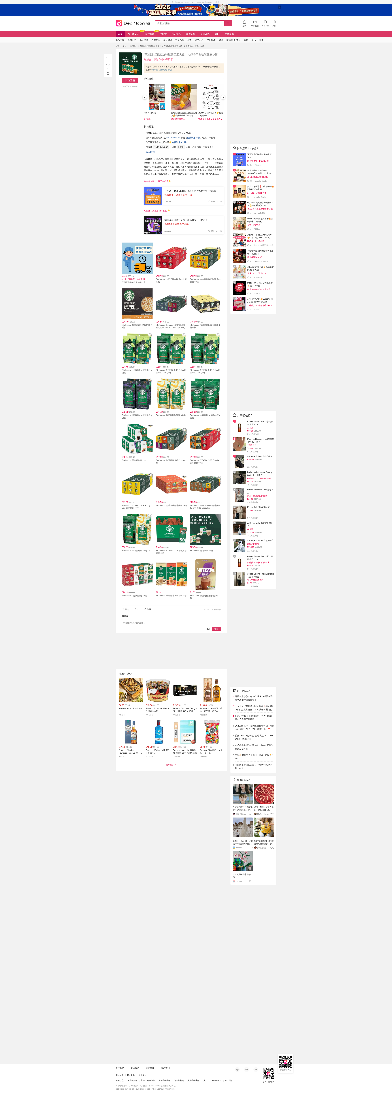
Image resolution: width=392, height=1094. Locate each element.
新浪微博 (237, 1069)
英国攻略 (205, 33)
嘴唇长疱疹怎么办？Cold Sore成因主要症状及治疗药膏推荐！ (254, 698)
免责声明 (150, 1068)
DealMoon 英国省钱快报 (132, 22)
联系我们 (135, 1068)
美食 (124, 46)
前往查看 (130, 80)
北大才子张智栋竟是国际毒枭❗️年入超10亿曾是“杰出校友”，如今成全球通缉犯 (254, 708)
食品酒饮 (133, 46)
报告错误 (217, 609)
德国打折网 (179, 1080)
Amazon (207, 609)
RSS (255, 1069)
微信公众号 (246, 1069)
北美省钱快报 (132, 1080)
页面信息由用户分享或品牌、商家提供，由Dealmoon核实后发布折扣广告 (146, 1085)
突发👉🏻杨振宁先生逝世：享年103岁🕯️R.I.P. (254, 756)
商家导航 (190, 33)
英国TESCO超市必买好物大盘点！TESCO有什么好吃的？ (254, 737)
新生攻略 (150, 33)
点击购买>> (151, 151)
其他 (246, 39)
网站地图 (120, 1075)
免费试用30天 (193, 137)
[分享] (108, 73)
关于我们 (120, 1068)
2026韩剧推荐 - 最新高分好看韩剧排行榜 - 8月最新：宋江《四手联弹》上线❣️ (254, 727)
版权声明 (165, 1068)
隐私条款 (143, 1075)
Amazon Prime (173, 137)
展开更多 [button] (170, 764)
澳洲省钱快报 (193, 1080)
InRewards (216, 1080)
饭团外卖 (229, 1080)
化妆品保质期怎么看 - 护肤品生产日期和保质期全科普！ (254, 747)
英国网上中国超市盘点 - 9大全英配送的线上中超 (254, 766)
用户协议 (131, 1075)
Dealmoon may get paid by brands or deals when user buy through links (145, 1088)
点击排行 (176, 33)
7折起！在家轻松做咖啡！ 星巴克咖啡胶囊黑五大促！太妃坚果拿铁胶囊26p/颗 (172, 46)
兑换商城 (229, 33)
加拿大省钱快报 (148, 1080)
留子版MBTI (134, 33)
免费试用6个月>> (180, 142)
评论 (216, 628)
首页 (120, 33)
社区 (217, 33)
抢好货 (163, 33)
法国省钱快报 (164, 1080)
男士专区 (155, 39)
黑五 (205, 1080)
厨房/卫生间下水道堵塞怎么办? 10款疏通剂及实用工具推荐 (253, 717)
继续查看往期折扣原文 (162, 69)
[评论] (108, 58)
